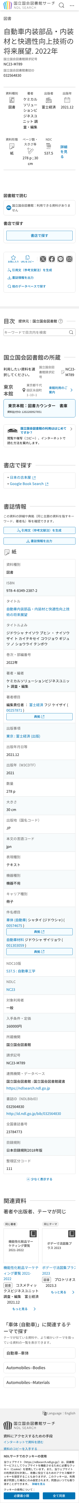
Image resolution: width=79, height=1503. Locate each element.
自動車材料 (15, 939)
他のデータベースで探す (29, 286)
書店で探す (39, 235)
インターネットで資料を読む (23, 1442)
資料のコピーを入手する (20, 1449)
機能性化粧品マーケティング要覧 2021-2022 (21, 1273)
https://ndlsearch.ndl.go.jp (28, 1088)
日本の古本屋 (21, 477)
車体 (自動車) (16, 919)
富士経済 (36, 704)
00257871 (14, 710)
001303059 (15, 945)
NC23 (10, 989)
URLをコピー (27, 261)
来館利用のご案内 (58, 389)
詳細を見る (63, 151)
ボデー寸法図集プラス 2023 (59, 1270)
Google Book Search (27, 483)
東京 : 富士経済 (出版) (23, 736)
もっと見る (20, 1309)
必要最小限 (21, 1495)
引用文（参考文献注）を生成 (32, 270)
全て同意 (59, 1495)
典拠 (37, 716)
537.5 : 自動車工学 (20, 970)
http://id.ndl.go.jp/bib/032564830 (33, 1113)
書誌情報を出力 (23, 277)
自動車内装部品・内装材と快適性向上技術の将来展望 (38, 611)
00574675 (14, 925)
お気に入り (13, 261)
